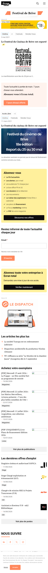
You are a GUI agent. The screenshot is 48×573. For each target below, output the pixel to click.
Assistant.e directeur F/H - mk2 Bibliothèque (15, 506)
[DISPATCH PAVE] (24, 314)
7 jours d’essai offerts (15, 103)
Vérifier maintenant (24, 287)
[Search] (37, 3)
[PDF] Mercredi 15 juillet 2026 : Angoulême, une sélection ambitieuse (15, 414)
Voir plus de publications (24, 449)
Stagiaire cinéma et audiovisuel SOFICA (18, 463)
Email (4, 240)
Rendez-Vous (30, 34)
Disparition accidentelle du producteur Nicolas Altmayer (24, 350)
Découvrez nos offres (24, 217)
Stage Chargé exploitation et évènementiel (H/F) (13, 477)
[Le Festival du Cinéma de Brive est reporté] (24, 76)
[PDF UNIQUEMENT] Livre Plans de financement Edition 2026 (14, 432)
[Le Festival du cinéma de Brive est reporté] (24, 158)
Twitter (16, 542)
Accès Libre (6, 114)
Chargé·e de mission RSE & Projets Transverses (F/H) (16, 492)
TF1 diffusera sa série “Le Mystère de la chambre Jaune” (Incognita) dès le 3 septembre (25, 357)
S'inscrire (8, 258)
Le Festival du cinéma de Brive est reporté (23, 125)
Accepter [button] (15, 567)
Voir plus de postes (24, 521)
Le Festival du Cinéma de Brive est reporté (24, 41)
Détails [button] (6, 567)
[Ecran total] (6, 3)
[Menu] (44, 3)
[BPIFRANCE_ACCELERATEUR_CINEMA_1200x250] (24, 25)
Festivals (19, 34)
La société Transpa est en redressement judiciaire (21, 343)
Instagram (23, 542)
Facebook (10, 542)
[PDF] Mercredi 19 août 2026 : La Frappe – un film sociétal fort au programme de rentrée (15, 376)
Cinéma (5, 34)
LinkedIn (3, 542)
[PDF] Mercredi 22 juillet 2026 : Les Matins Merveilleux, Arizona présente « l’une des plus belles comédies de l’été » (15, 395)
